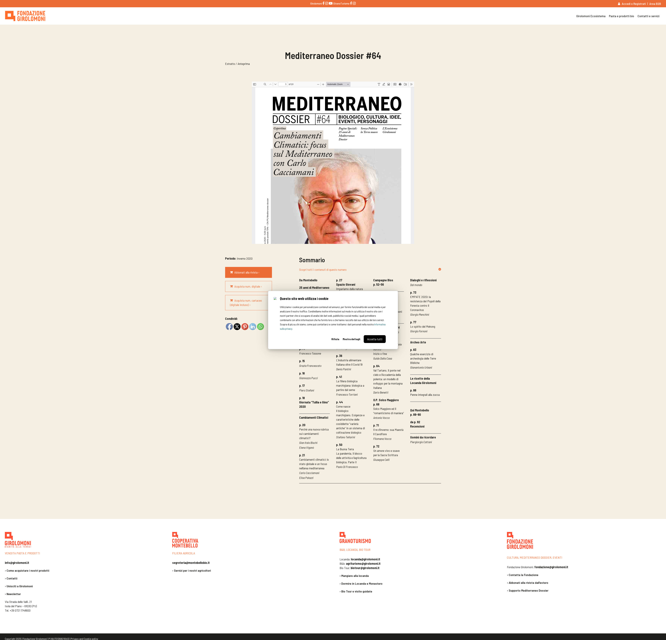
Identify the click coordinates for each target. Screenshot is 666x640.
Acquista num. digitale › (248, 286)
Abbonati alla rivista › (246, 272)
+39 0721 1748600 (20, 610)
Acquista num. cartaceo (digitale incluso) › (246, 302)
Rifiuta (335, 339)
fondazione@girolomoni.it (551, 567)
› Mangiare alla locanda (354, 576)
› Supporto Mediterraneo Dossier (527, 590)
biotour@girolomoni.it (365, 568)
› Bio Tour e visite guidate (356, 591)
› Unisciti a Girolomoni (19, 586)
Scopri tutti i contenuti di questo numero (323, 269)
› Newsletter (13, 594)
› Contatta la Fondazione (522, 575)
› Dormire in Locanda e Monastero (361, 583)
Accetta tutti (374, 339)
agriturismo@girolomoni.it (363, 563)
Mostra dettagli (351, 339)
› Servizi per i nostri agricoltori (191, 570)
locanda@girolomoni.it (365, 559)
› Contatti (11, 578)
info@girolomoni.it (17, 563)
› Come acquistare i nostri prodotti (27, 570)
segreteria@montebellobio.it (191, 563)
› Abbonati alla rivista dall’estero (527, 582)
